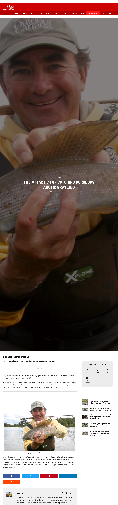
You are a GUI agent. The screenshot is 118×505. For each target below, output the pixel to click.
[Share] (11, 476)
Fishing (15, 13)
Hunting (24, 13)
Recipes (56, 13)
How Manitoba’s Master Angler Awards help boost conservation (100, 409)
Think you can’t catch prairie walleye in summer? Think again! (100, 402)
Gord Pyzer (55, 191)
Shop (82, 13)
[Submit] (11, 482)
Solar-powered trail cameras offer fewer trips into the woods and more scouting (100, 416)
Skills (33, 13)
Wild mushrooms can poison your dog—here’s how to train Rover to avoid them (100, 425)
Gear (40, 13)
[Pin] (49, 476)
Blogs (65, 13)
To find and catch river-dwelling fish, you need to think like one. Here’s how (99, 433)
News (48, 13)
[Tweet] (30, 476)
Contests (74, 13)
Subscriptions (92, 13)
